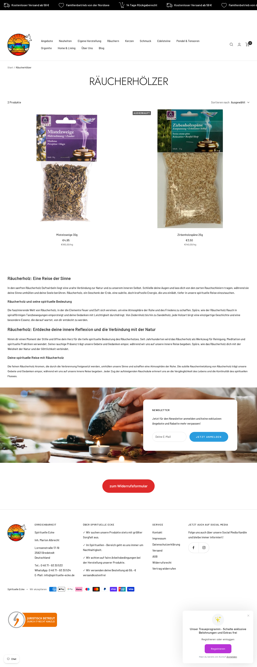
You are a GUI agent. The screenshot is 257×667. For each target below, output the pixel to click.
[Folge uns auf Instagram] (204, 547)
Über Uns (87, 48)
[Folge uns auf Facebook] (193, 547)
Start (10, 67)
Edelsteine (163, 41)
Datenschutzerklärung (166, 544)
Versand (157, 550)
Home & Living (66, 48)
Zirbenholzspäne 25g (190, 234)
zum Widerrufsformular (128, 486)
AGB (154, 556)
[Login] (239, 44)
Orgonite (46, 48)
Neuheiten (65, 41)
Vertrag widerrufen (164, 568)
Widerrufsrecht (162, 562)
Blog (101, 48)
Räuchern (113, 41)
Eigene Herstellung (89, 41)
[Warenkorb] (247, 44)
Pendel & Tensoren (187, 41)
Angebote (47, 41)
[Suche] (231, 44)
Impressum (159, 538)
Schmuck (145, 41)
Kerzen (129, 41)
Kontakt (157, 532)
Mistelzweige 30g (67, 234)
